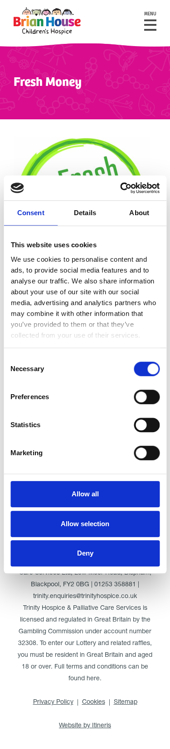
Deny (85, 553)
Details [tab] (85, 213)
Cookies (93, 702)
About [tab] (139, 213)
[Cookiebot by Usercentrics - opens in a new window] (121, 188)
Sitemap (125, 702)
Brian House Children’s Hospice (47, 21)
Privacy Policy (53, 702)
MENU (150, 14)
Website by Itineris (85, 726)
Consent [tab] (30, 213)
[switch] (147, 397)
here (93, 679)
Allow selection (85, 524)
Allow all (85, 494)
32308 (27, 644)
